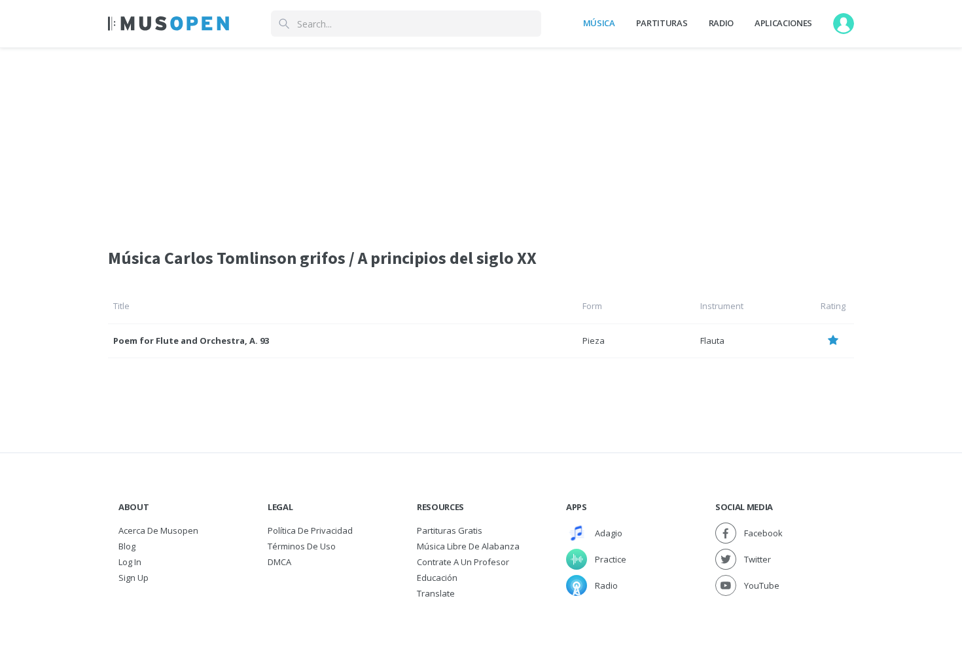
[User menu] (843, 23)
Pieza (593, 340)
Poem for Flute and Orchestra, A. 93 (191, 340)
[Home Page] (168, 23)
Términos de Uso (302, 546)
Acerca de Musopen (158, 530)
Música (599, 23)
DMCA (279, 562)
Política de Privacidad (310, 530)
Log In (129, 562)
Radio (721, 23)
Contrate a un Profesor (463, 562)
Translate (436, 593)
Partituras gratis (449, 530)
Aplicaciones (783, 23)
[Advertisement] (481, 139)
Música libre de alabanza (468, 546)
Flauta (712, 340)
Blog (126, 546)
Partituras (662, 23)
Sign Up (133, 577)
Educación (437, 577)
